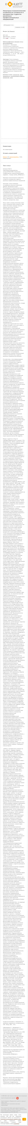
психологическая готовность (17, 76)
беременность (6, 76)
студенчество (16, 74)
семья (11, 77)
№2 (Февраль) (11, 31)
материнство (6, 77)
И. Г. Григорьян (11, 38)
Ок (24, 1119)
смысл (21, 74)
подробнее (16, 1123)
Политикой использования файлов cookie (10, 1119)
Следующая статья (19, 27)
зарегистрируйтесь (14, 156)
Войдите (5, 156)
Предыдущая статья (9, 25)
